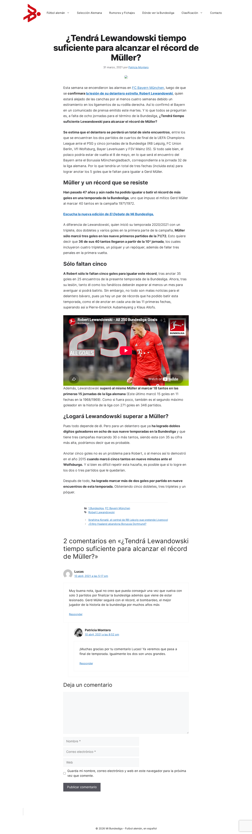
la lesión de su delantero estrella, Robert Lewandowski (129, 93)
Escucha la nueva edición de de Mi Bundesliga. (108, 214)
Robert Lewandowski (101, 512)
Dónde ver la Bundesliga (158, 13)
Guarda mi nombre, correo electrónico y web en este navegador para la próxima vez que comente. (126, 773)
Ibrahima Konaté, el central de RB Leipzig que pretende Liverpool (128, 519)
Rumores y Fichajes (122, 13)
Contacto (216, 13)
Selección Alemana (89, 13)
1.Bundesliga (96, 508)
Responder (75, 614)
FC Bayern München (148, 88)
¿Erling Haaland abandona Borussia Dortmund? (117, 523)
